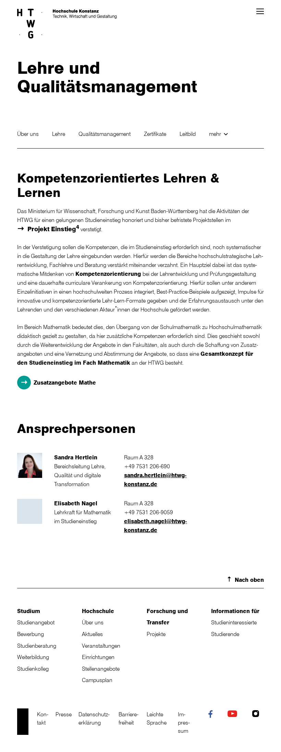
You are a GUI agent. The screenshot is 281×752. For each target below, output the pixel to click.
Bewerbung (30, 634)
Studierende (225, 634)
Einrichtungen (98, 657)
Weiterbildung (33, 657)
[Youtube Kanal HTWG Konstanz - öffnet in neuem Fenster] (234, 714)
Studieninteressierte (234, 622)
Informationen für (235, 611)
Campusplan (97, 680)
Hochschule (98, 611)
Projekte (156, 634)
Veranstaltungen (101, 645)
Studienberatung (36, 645)
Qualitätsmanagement (105, 133)
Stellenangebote (101, 668)
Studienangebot (35, 622)
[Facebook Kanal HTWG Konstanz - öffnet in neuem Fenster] (212, 715)
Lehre (59, 133)
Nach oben (249, 579)
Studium (28, 611)
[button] (260, 11)
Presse (64, 714)
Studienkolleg (33, 668)
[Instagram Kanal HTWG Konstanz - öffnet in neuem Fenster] (257, 714)
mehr (215, 133)
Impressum (184, 722)
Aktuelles (92, 634)
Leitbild (188, 133)
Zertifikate (156, 133)
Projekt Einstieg (53, 228)
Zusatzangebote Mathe (65, 382)
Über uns (28, 133)
